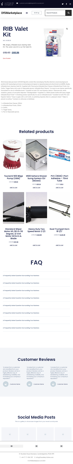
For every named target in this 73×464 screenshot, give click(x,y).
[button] (26, 12)
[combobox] (55, 13)
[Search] (69, 13)
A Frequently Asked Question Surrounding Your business (21, 275)
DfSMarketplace (11, 13)
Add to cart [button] (13, 187)
